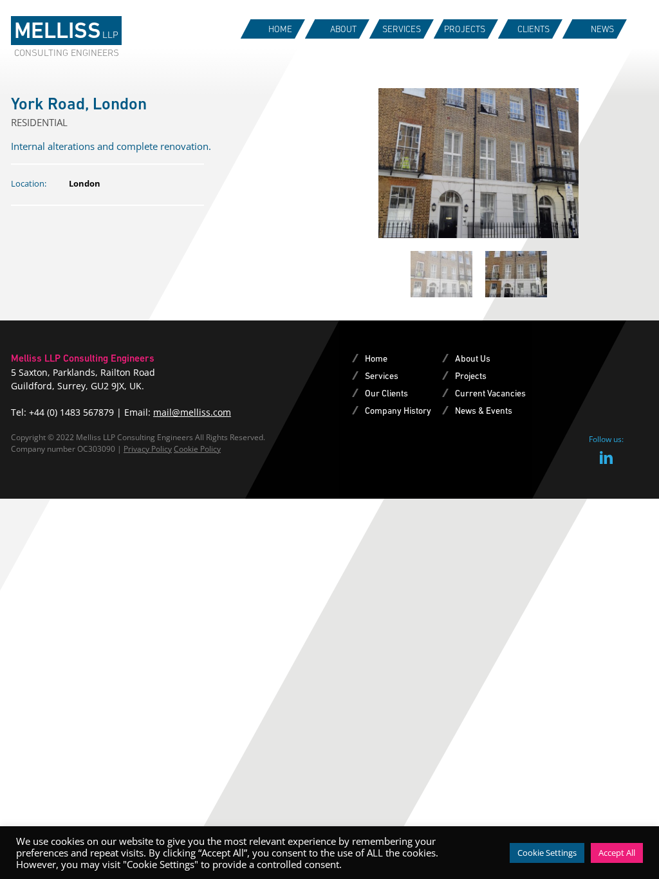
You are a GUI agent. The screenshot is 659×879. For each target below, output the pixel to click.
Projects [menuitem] (464, 29)
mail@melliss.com (192, 412)
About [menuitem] (343, 29)
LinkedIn (606, 457)
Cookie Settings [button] (547, 852)
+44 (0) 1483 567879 (71, 412)
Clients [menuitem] (533, 29)
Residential (39, 122)
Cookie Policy (197, 448)
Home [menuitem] (280, 29)
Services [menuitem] (401, 29)
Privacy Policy (148, 448)
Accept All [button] (617, 852)
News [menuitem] (602, 29)
